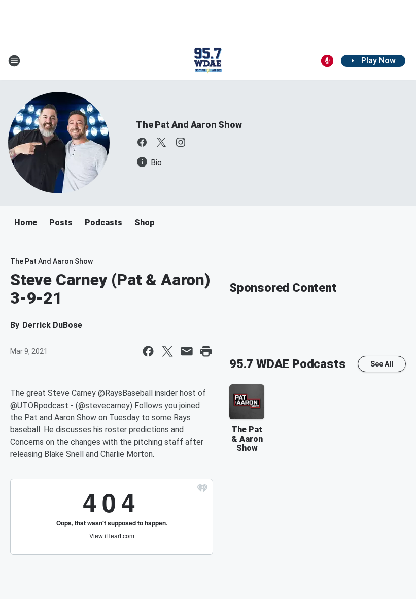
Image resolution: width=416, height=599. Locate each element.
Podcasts (103, 222)
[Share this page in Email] (187, 351)
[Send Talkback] (327, 61)
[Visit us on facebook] (142, 142)
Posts (61, 222)
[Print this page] (206, 351)
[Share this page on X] (167, 351)
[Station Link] (208, 61)
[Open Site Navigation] (14, 61)
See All (381, 364)
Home (25, 222)
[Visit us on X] (161, 142)
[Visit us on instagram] (181, 142)
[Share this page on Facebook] (148, 351)
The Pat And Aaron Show (189, 124)
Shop (144, 222)
